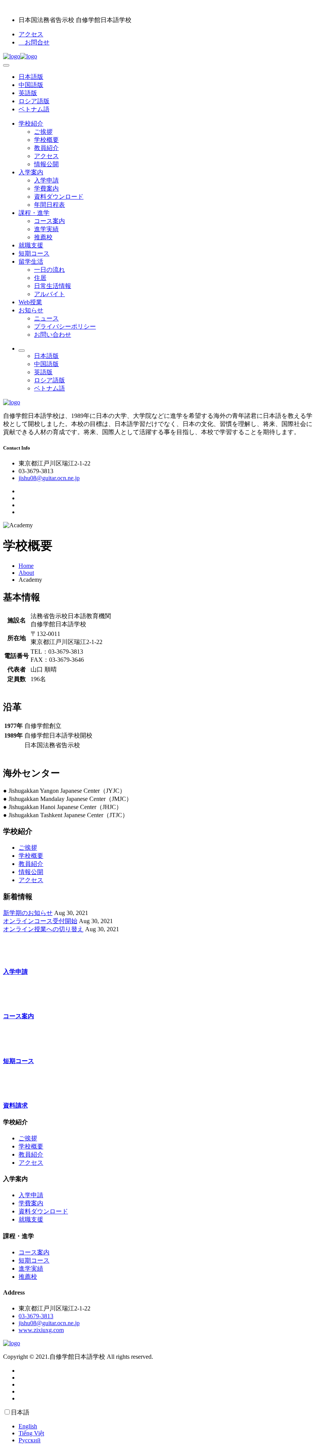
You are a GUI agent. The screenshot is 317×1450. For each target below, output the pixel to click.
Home (26, 565)
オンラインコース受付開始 (40, 921)
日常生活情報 (52, 286)
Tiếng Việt (31, 1433)
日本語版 (31, 76)
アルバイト (49, 294)
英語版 (28, 93)
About (26, 572)
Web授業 (30, 302)
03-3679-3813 (36, 1316)
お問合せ (34, 42)
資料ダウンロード (59, 196)
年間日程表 (49, 204)
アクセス (31, 34)
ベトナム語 (34, 109)
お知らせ (31, 310)
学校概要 (46, 139)
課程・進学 (34, 213)
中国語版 (31, 85)
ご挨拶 (43, 131)
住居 (40, 277)
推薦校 (43, 237)
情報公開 (46, 164)
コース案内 (49, 221)
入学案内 (31, 172)
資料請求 (15, 1105)
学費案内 (46, 188)
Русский (30, 1440)
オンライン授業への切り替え (43, 929)
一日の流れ (49, 269)
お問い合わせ (52, 334)
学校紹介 (31, 123)
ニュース (46, 318)
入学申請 (46, 180)
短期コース (34, 253)
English (28, 1426)
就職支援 (31, 245)
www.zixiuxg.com (41, 1330)
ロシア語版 (34, 101)
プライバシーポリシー (65, 326)
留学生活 (31, 261)
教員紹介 (46, 148)
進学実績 (46, 229)
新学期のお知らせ (28, 913)
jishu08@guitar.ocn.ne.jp (49, 478)
